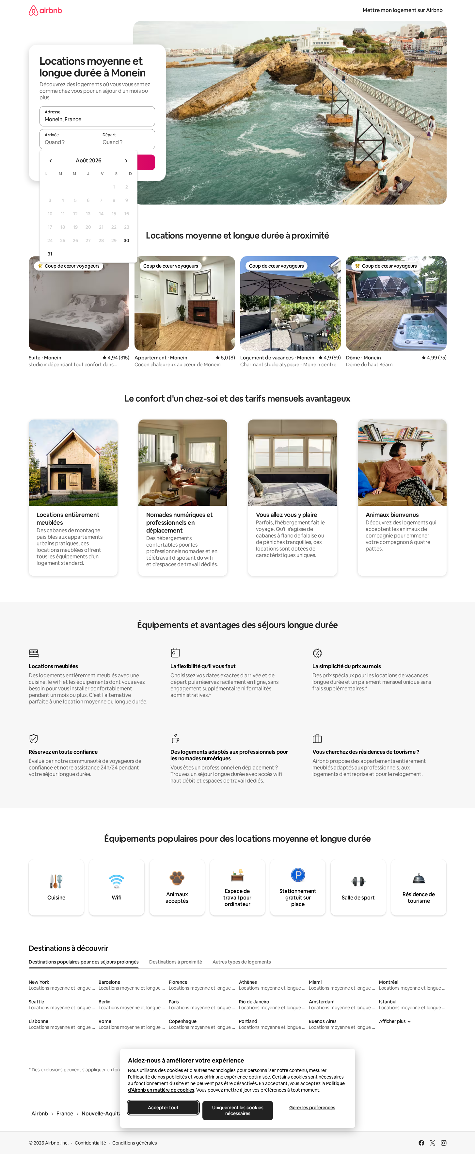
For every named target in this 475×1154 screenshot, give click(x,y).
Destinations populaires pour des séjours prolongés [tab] (84, 962)
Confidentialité (90, 1143)
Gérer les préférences (312, 1108)
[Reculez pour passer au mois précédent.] (51, 161)
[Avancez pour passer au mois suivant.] (126, 161)
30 (126, 240)
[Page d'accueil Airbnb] (45, 10)
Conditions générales (134, 1143)
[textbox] (68, 142)
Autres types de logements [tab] (242, 962)
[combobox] (97, 119)
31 (50, 254)
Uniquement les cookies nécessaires (237, 1110)
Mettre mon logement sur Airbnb (403, 10)
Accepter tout (163, 1108)
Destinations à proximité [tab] (175, 962)
